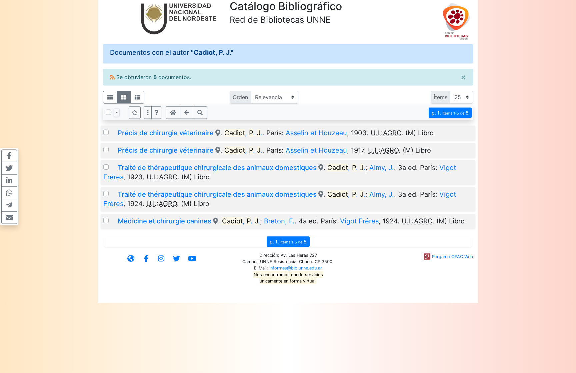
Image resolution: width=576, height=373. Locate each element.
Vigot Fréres (359, 221)
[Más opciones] (148, 112)
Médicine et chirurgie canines (164, 221)
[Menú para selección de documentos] (117, 112)
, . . (243, 133)
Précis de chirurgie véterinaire (166, 133)
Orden (240, 97)
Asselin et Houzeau (316, 133)
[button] (156, 112)
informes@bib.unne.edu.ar (295, 267)
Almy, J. (381, 168)
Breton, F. (279, 221)
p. (450, 113)
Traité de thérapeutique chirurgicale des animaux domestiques (217, 168)
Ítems (440, 97)
